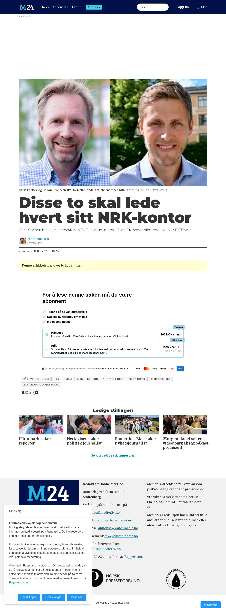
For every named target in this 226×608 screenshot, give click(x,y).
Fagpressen (133, 572)
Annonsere (61, 7)
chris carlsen (160, 394)
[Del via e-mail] (36, 408)
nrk (56, 394)
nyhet (68, 394)
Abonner (94, 7)
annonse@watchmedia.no (118, 543)
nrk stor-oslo (113, 394)
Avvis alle (76, 597)
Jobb (45, 7)
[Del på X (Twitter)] (30, 408)
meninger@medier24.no (113, 535)
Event (76, 7)
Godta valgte (53, 597)
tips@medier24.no (105, 528)
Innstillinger (210, 604)
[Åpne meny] (202, 7)
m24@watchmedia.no (121, 551)
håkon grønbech (36, 394)
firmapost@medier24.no (102, 564)
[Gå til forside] (27, 7)
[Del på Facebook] (24, 408)
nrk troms (137, 394)
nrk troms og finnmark (41, 399)
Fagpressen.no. (19, 582)
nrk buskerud (87, 394)
